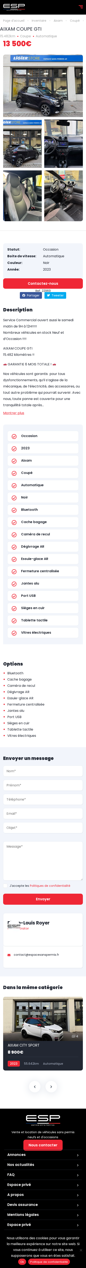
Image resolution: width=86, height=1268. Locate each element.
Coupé (75, 21)
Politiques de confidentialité (50, 886)
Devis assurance (22, 1204)
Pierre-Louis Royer (28, 923)
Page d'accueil (13, 21)
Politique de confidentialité (49, 1262)
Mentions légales (23, 1214)
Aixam (58, 21)
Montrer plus (13, 413)
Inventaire (39, 21)
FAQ (11, 1174)
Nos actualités (20, 1164)
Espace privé (19, 1184)
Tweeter (57, 295)
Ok (22, 1262)
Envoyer (43, 899)
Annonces (16, 1154)
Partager (32, 295)
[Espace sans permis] (14, 7)
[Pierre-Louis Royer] (14, 926)
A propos (15, 1194)
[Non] (81, 1250)
